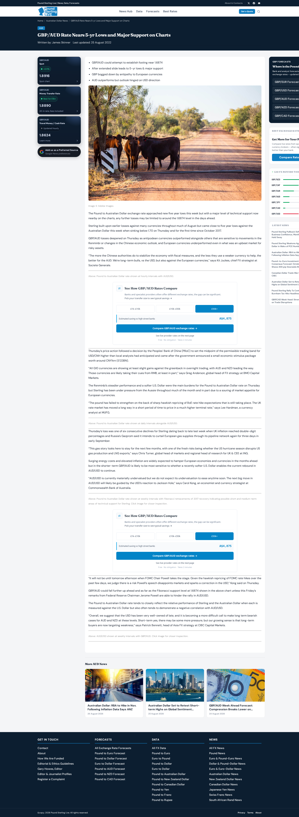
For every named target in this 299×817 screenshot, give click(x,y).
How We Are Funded (51, 758)
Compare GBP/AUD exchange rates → (175, 328)
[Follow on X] (248, 3)
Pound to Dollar (162, 763)
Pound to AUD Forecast (110, 769)
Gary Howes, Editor (50, 769)
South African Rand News (225, 800)
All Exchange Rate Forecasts (113, 748)
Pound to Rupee (162, 800)
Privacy (241, 812)
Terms (250, 812)
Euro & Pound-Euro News (225, 758)
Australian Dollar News (57, 20)
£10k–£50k (174, 308)
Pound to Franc (161, 795)
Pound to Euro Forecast (110, 753)
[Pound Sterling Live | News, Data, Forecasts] (47, 11)
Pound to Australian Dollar (168, 774)
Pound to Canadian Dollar (168, 784)
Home (40, 20)
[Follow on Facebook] (253, 3)
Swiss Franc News (220, 795)
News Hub (125, 11)
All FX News (216, 748)
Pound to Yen (160, 789)
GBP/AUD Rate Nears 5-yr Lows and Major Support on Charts (100, 20)
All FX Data (159, 748)
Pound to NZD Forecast (110, 774)
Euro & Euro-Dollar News (225, 769)
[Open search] (258, 11)
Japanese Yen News (222, 789)
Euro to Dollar (161, 769)
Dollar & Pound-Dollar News (227, 763)
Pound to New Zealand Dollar (170, 779)
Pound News (217, 753)
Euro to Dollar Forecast (110, 763)
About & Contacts (234, 3)
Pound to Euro (161, 753)
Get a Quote (247, 11)
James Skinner (61, 42)
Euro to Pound (161, 758)
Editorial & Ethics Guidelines (56, 763)
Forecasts (152, 11)
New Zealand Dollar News (225, 779)
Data (139, 11)
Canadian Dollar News (223, 784)
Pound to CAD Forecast (110, 779)
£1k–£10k (135, 308)
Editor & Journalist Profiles (55, 774)
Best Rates (170, 11)
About (42, 753)
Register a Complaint (51, 779)
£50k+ (214, 308)
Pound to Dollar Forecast (111, 758)
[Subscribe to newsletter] (259, 3)
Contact (43, 748)
